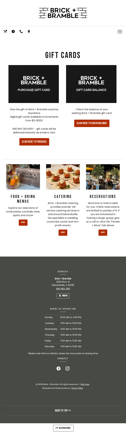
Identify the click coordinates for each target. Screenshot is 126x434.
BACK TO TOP (61, 410)
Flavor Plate (77, 388)
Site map (85, 384)
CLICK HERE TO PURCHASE (35, 143)
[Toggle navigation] (120, 31)
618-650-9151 (63, 288)
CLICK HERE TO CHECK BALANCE (93, 124)
